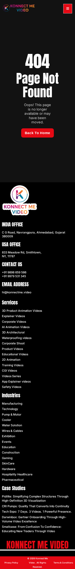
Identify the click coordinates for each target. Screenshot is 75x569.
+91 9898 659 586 (14, 272)
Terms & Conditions (63, 562)
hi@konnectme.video (16, 292)
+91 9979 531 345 (14, 276)
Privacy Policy (11, 562)
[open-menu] (67, 8)
